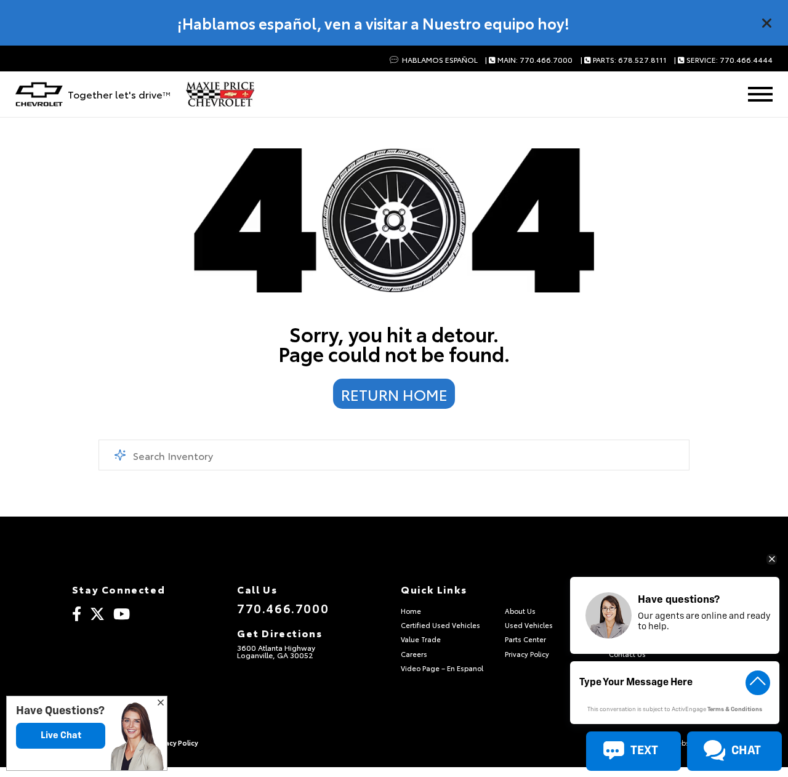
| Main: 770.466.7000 (529, 60)
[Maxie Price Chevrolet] (220, 94)
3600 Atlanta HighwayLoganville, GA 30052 (276, 651)
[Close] (767, 23)
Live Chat (61, 735)
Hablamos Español (438, 60)
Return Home (394, 394)
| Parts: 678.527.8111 (624, 60)
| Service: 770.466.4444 (723, 60)
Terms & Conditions (734, 709)
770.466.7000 (283, 608)
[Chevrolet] (39, 94)
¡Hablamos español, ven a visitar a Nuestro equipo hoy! (373, 22)
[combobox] (394, 455)
